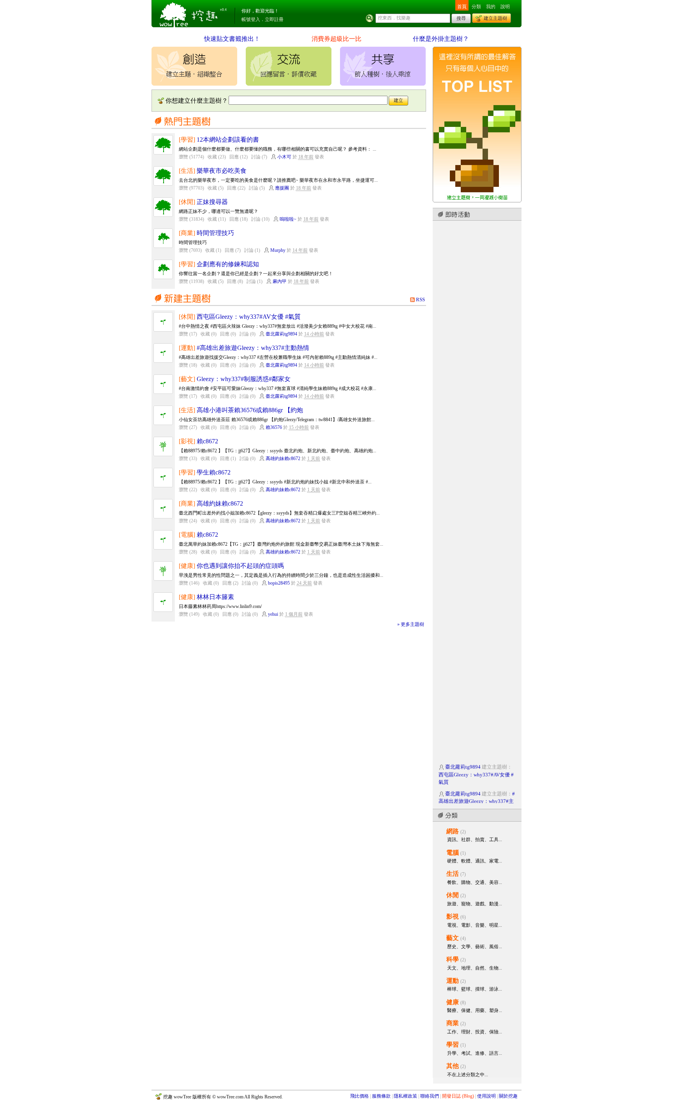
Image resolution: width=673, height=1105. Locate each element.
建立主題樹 (495, 18)
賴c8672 (207, 441)
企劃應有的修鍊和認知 (228, 264)
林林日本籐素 (215, 597)
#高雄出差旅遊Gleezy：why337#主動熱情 (253, 347)
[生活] (187, 170)
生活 (452, 873)
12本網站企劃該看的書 (228, 139)
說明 (505, 6)
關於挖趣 (508, 1096)
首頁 (462, 6)
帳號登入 (250, 19)
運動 (452, 980)
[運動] (187, 347)
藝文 (452, 938)
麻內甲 (280, 281)
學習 (452, 1044)
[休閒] (187, 202)
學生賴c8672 (214, 472)
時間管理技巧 (215, 233)
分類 (476, 6)
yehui (273, 614)
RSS (420, 299)
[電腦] (187, 534)
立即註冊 (274, 19)
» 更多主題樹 (410, 624)
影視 (452, 916)
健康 (452, 1002)
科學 (452, 959)
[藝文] (187, 379)
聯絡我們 (429, 1096)
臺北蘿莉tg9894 (281, 334)
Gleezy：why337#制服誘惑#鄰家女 (244, 379)
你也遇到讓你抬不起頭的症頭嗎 (240, 565)
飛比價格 (359, 1096)
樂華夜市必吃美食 (222, 170)
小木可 (284, 157)
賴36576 (274, 427)
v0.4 (223, 10)
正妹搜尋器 (212, 202)
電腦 (452, 852)
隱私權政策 (405, 1096)
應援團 (282, 188)
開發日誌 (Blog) (458, 1096)
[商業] (187, 233)
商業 (452, 1023)
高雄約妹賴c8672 (283, 458)
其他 (452, 1066)
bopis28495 (279, 583)
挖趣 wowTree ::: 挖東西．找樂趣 (189, 13)
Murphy (277, 250)
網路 (452, 831)
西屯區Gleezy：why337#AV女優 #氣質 (249, 316)
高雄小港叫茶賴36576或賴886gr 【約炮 (250, 410)
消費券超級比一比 (336, 38)
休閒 (452, 895)
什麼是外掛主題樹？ (441, 38)
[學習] (187, 139)
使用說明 (486, 1096)
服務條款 (381, 1096)
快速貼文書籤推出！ (232, 38)
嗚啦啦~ (288, 219)
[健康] (187, 565)
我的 (490, 6)
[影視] (187, 441)
